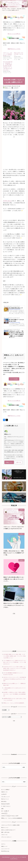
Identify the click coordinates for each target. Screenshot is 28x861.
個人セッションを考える (14, 33)
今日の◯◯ (4, 813)
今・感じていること (5, 806)
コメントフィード (5, 848)
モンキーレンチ (17, 857)
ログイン (3, 844)
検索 (24, 767)
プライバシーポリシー (6, 837)
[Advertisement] (14, 152)
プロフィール (4, 834)
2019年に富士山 (7, 201)
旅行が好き (3, 801)
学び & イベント (5, 799)
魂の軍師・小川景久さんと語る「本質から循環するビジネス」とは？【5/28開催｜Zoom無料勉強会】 (14, 694)
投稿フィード (4, 846)
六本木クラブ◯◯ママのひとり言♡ (9, 815)
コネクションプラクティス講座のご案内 (10, 825)
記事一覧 (18, 462)
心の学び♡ (15, 88)
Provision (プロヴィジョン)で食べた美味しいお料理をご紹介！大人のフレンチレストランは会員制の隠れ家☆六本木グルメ (14, 668)
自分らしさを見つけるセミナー (8, 830)
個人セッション (4, 827)
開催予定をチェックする (14, 49)
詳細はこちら (9, 462)
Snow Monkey (5, 857)
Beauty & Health (5, 803)
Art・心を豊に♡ (5, 811)
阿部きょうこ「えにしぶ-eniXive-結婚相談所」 (14, 703)
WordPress (15, 858)
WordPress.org (5, 851)
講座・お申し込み (5, 832)
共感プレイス (4, 792)
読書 (2, 808)
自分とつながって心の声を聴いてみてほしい (18, 54)
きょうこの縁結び (5, 789)
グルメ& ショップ (5, 796)
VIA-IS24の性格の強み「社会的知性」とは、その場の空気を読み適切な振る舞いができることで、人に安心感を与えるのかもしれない (7, 66)
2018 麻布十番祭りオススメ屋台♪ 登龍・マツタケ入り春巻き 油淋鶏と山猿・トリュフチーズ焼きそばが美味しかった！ (14, 656)
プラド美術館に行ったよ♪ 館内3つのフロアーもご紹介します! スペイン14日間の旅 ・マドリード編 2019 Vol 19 (14, 662)
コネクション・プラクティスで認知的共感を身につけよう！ (7, 54)
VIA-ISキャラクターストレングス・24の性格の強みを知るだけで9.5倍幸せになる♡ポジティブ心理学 (14, 679)
